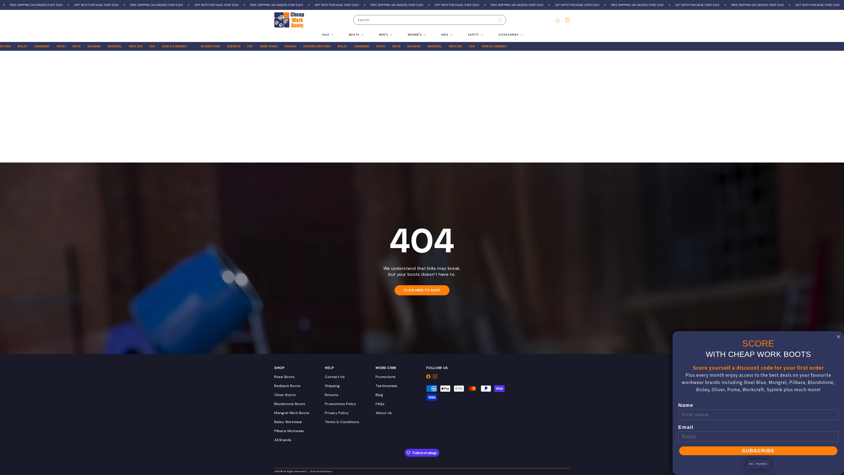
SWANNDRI (27, 46)
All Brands (282, 440)
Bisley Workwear (288, 422)
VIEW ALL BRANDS (159, 46)
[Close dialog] (838, 336)
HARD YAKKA (254, 46)
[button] (567, 20)
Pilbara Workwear (289, 431)
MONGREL (100, 46)
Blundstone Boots (289, 404)
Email (685, 427)
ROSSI (46, 46)
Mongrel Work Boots (291, 413)
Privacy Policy (337, 413)
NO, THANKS (758, 464)
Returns (331, 395)
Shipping (332, 386)
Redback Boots (287, 386)
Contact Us (335, 377)
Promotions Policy (340, 404)
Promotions (386, 377)
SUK (137, 46)
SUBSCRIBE (758, 450)
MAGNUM (79, 46)
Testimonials (386, 386)
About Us (384, 413)
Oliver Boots (285, 395)
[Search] (500, 20)
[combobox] (429, 20)
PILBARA (276, 46)
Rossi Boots (284, 377)
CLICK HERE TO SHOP (422, 290)
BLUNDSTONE (196, 46)
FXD (235, 46)
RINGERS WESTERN (302, 46)
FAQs (380, 404)
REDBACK (219, 46)
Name (685, 405)
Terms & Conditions (342, 422)
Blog (379, 395)
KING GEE (120, 46)
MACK (62, 46)
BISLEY (8, 46)
